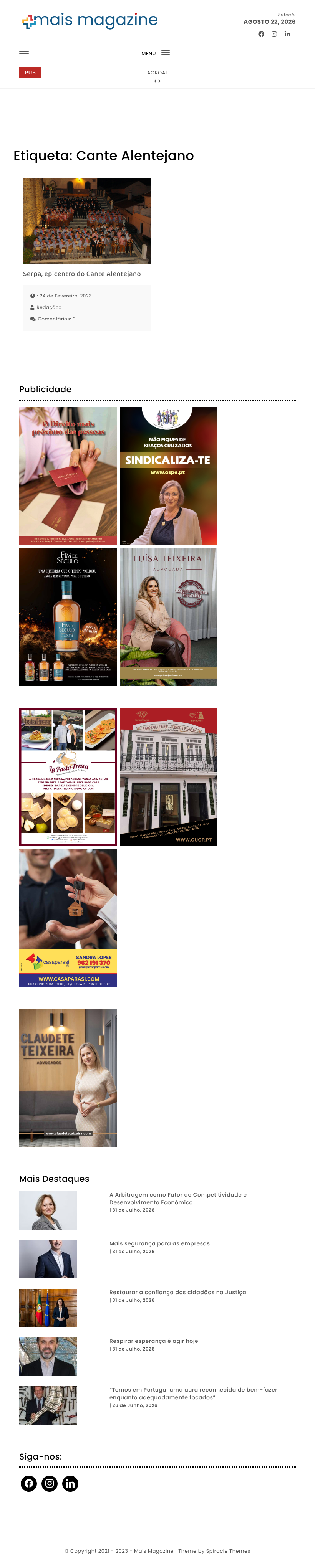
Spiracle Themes (228, 1551)
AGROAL (157, 72)
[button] (155, 81)
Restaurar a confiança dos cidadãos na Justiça (177, 1292)
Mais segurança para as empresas (159, 1243)
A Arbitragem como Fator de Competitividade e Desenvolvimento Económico (178, 1198)
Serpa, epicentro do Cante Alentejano (82, 274)
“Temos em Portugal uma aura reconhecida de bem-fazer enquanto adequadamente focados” (193, 1393)
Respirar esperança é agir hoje (153, 1341)
